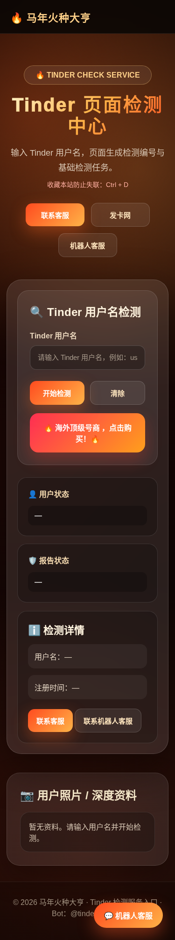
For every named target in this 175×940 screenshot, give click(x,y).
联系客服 (55, 215)
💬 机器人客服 (128, 916)
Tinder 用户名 (53, 336)
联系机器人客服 (108, 721)
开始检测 (57, 393)
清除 (118, 393)
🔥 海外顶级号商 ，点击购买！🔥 (88, 433)
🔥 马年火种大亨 (50, 18)
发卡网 (120, 215)
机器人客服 (87, 246)
